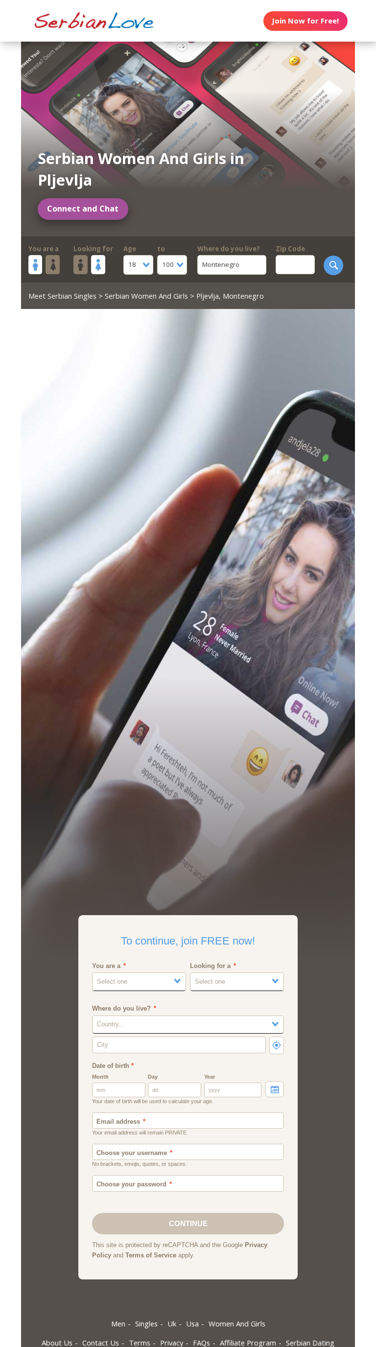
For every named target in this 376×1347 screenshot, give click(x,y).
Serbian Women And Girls (146, 296)
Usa (192, 1323)
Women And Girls (237, 1323)
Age (129, 248)
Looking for (93, 248)
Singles (146, 1323)
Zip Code (290, 248)
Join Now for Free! (305, 20)
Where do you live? (228, 248)
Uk (171, 1323)
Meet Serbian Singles (62, 296)
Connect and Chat (82, 208)
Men (118, 1323)
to (161, 248)
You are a (43, 248)
